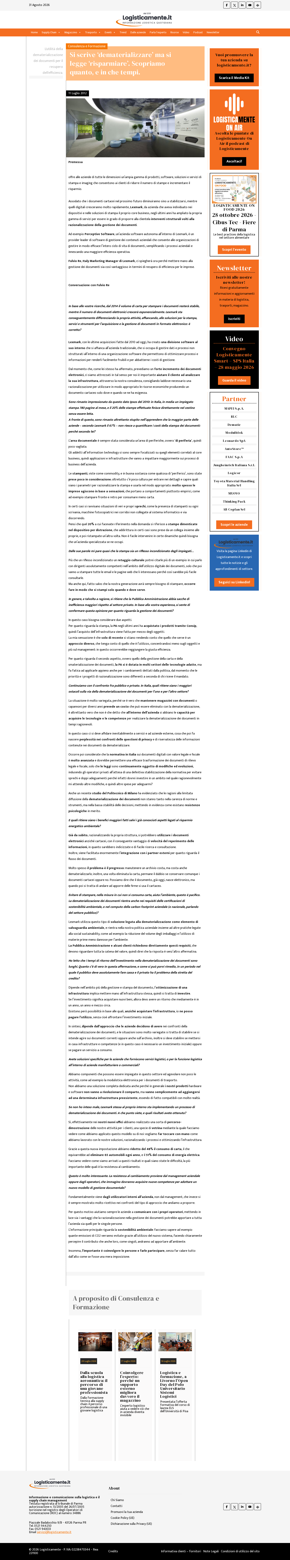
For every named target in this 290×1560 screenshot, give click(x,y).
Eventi (108, 32)
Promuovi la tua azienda (127, 1512)
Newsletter (213, 32)
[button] (257, 32)
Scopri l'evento (234, 250)
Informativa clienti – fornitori (181, 1551)
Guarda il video (234, 380)
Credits (113, 1551)
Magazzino (70, 32)
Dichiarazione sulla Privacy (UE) (131, 1524)
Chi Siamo (117, 1500)
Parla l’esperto (158, 32)
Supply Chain (49, 32)
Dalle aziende (138, 32)
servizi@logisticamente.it (54, 1532)
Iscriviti (234, 319)
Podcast (198, 32)
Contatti (116, 1506)
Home (34, 32)
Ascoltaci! (234, 161)
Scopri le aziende (234, 525)
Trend (123, 32)
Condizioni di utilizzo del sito (240, 1551)
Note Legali (211, 1551)
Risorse (174, 32)
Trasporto (91, 32)
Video (186, 32)
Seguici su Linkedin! (234, 582)
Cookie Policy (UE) (122, 1518)
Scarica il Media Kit (234, 78)
